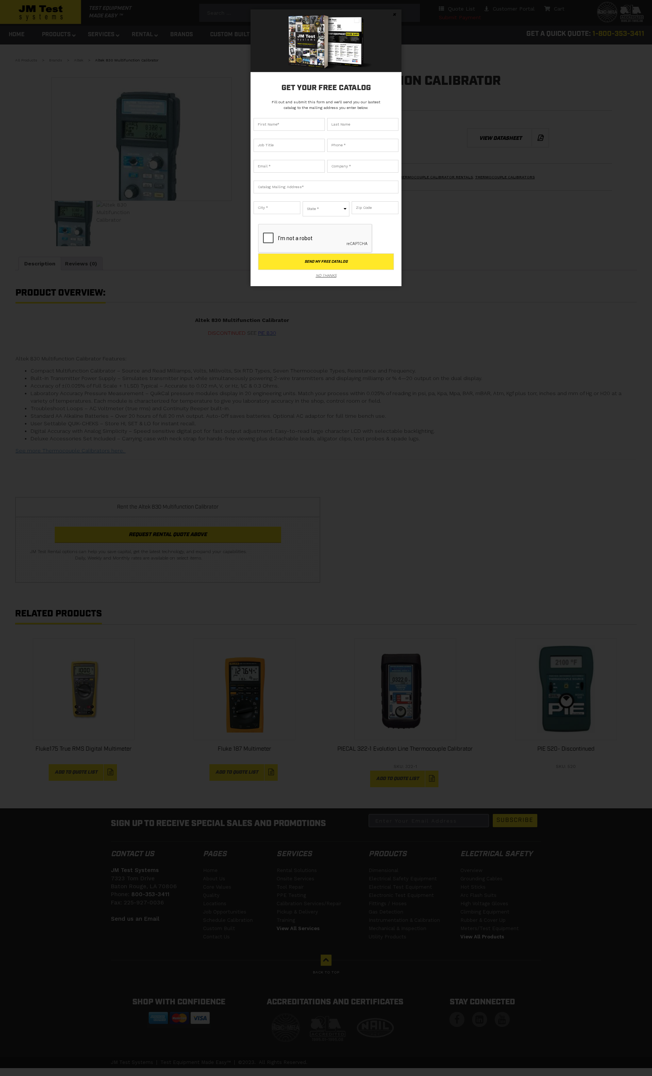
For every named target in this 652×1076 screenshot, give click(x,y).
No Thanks (326, 275)
